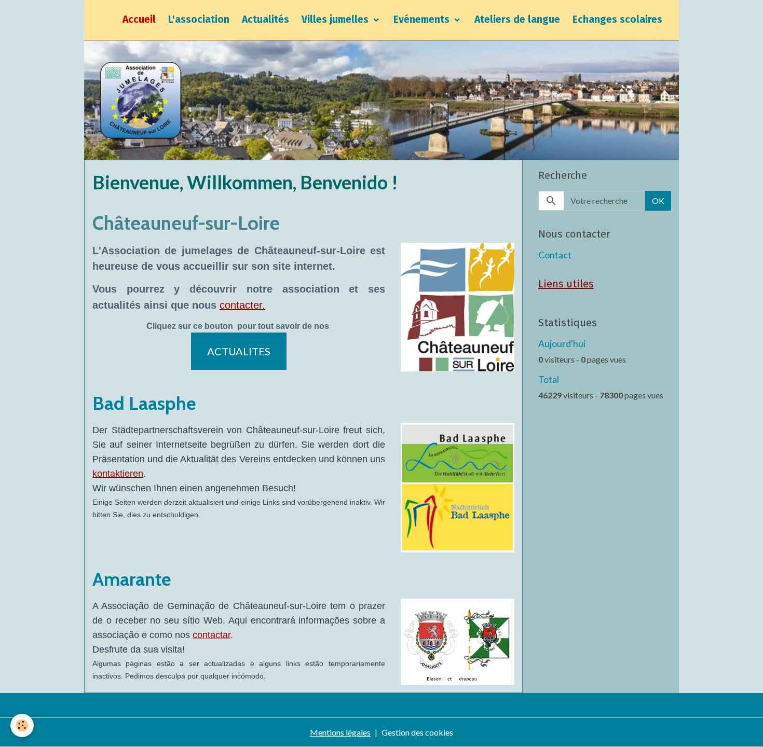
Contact (554, 255)
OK (658, 200)
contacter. (242, 305)
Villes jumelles (336, 19)
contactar (211, 635)
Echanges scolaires (617, 19)
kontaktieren (117, 473)
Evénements (422, 19)
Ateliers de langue (517, 19)
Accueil (139, 19)
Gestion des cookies (417, 732)
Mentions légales (340, 732)
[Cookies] (22, 725)
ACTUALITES (238, 351)
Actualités (265, 19)
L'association (198, 19)
